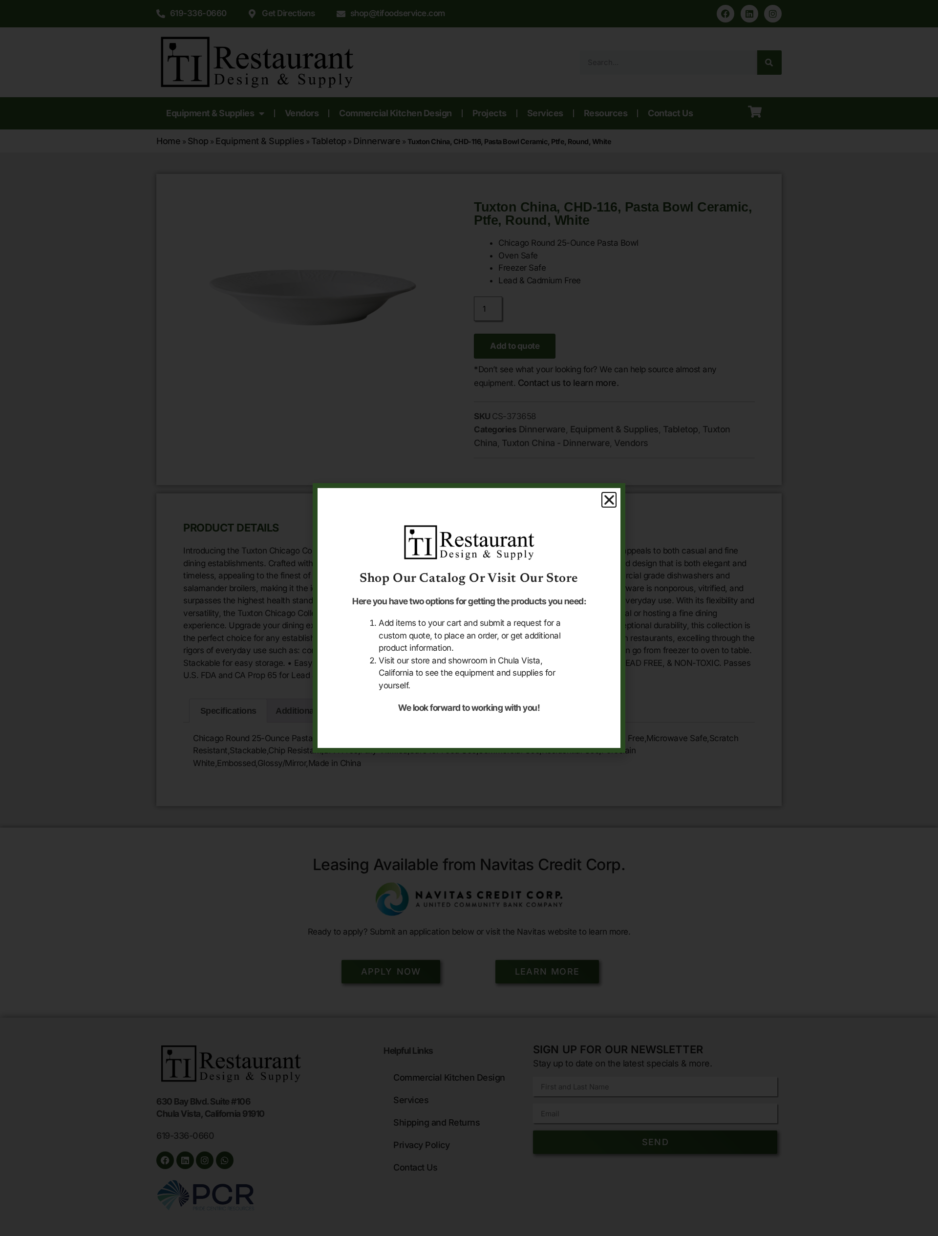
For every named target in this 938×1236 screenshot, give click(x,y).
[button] (609, 500)
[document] (469, 618)
